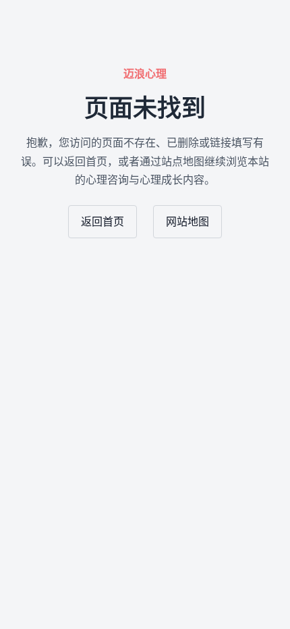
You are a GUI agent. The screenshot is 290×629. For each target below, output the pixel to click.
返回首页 (102, 221)
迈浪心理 (145, 74)
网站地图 (187, 221)
